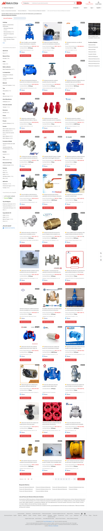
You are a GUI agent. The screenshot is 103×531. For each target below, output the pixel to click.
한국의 (66, 515)
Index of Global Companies (72, 518)
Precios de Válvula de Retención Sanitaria (44, 487)
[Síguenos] (82, 513)
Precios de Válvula (73, 489)
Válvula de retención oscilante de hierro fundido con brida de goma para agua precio (75, 157)
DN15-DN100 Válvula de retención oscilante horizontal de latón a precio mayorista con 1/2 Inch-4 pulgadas (28, 461)
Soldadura (6, 101)
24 (25, 479)
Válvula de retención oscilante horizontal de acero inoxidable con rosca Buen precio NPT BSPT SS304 (29, 309)
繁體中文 (25, 515)
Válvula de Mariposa (93, 56)
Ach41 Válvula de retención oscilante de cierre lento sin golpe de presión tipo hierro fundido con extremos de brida (74, 461)
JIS (5, 170)
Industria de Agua (9, 185)
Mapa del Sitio (70, 513)
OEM (6, 217)
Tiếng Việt (95, 515)
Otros (5, 221)
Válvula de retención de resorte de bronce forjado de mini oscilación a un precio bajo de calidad (51, 233)
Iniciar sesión (98, 4)
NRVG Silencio (8, 130)
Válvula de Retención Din (94, 61)
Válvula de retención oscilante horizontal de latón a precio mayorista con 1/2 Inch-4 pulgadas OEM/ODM (75, 119)
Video (38, 22)
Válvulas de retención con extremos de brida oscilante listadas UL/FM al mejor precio (75, 271)
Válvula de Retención (93, 47)
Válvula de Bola (91, 45)
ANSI (5, 174)
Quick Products (38, 518)
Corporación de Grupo (9, 208)
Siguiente (80, 479)
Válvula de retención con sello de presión (73, 43)
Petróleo (6, 58)
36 (28, 479)
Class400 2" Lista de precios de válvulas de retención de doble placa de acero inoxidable (51, 271)
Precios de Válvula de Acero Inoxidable (77, 487)
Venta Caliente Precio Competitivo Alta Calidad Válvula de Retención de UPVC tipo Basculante (75, 233)
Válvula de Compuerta (8, 34)
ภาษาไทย (85, 515)
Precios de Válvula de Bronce (26, 489)
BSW (5, 172)
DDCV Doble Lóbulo (9, 128)
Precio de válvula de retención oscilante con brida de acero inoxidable (74, 423)
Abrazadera (7, 90)
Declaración (28, 513)
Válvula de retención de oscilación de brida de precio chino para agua (29, 423)
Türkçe (90, 515)
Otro (4, 43)
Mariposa (7, 118)
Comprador (75, 7)
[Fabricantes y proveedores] (10, 3)
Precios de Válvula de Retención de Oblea (60, 487)
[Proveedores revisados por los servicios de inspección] (9, 196)
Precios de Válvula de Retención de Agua (60, 489)
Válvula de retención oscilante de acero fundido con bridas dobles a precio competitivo (75, 347)
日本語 (30, 515)
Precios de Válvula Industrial (25, 491)
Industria (7, 183)
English (15, 515)
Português (50, 515)
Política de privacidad (46, 513)
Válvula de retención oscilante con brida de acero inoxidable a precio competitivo (28, 233)
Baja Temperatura (8, 69)
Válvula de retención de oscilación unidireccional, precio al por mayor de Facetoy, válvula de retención (28, 347)
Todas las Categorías (8, 7)
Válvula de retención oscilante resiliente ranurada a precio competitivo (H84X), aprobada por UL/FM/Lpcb (51, 119)
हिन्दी (81, 515)
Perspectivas (77, 513)
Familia (6, 187)
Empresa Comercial (9, 204)
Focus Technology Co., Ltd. (48, 521)
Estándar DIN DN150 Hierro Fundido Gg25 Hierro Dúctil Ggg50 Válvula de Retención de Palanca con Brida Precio (51, 157)
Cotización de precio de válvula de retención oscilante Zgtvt (73, 195)
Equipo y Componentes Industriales (8, 25)
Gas (5, 53)
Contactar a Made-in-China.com (58, 513)
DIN (5, 178)
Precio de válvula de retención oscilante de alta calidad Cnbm (50, 385)
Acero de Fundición (9, 85)
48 (31, 479)
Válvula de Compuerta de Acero (95, 66)
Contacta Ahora (26, 55)
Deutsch (44, 515)
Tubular (6, 107)
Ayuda (85, 7)
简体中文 (20, 515)
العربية (71, 515)
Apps (91, 7)
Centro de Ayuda (21, 513)
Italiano (55, 515)
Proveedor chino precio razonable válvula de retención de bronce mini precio (52, 309)
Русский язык (61, 515)
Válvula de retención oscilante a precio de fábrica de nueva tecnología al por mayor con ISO (29, 271)
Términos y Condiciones (53, 525)
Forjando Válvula (92, 54)
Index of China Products (60, 518)
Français (34, 515)
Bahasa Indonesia (51, 516)
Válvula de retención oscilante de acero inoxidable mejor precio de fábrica (75, 81)
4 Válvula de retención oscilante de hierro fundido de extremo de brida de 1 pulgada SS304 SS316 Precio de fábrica (29, 157)
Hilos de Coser (8, 96)
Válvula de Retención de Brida (95, 63)
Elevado (6, 112)
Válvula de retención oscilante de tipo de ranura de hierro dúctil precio (51, 423)
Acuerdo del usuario (36, 513)
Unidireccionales (8, 165)
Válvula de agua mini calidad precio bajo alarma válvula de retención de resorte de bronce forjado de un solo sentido (29, 385)
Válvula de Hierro (92, 52)
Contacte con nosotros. (9, 228)
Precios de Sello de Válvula (42, 491)
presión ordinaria (8, 123)
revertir (6, 154)
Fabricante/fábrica (9, 206)
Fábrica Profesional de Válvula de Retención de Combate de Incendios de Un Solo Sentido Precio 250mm (29, 81)
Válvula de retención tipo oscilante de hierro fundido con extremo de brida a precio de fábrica (74, 385)
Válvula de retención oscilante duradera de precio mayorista (50, 81)
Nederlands (76, 515)
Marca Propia (8, 219)
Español (39, 515)
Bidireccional (7, 159)
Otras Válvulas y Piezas (8, 40)
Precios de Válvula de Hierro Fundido (44, 489)
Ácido (5, 64)
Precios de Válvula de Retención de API (27, 487)
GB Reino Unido (8, 176)
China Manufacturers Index (48, 518)
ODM (6, 215)
